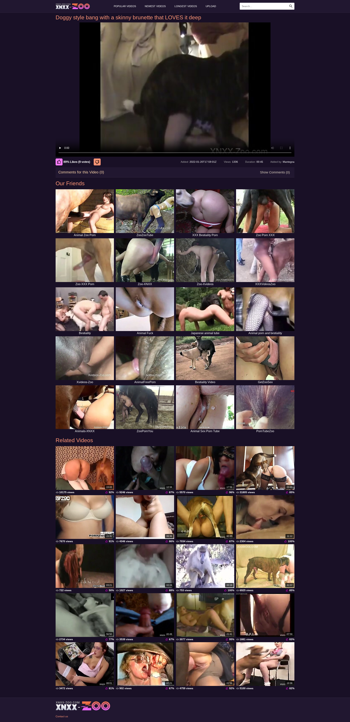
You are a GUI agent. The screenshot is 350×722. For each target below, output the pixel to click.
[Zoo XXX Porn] (85, 260)
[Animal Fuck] (145, 309)
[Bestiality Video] (205, 358)
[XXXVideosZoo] (265, 260)
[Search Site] (290, 6)
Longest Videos (185, 6)
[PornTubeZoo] (265, 407)
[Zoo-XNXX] (145, 260)
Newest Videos (155, 6)
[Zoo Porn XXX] (265, 211)
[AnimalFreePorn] (145, 358)
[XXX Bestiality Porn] (205, 211)
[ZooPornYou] (145, 407)
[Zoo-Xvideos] (205, 260)
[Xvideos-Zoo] (85, 358)
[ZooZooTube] (145, 211)
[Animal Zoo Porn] (85, 211)
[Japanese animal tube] (205, 309)
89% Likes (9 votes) (76, 161)
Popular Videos (125, 6)
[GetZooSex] (265, 358)
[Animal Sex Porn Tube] (205, 407)
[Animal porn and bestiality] (265, 309)
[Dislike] (98, 162)
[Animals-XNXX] (85, 407)
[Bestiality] (85, 309)
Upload (211, 6)
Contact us (62, 716)
